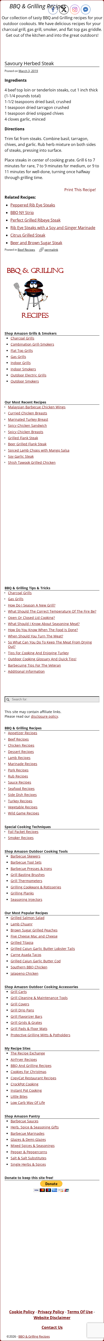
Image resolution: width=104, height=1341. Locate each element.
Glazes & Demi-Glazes (28, 1139)
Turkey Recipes (20, 801)
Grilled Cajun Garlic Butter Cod (36, 961)
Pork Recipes (18, 770)
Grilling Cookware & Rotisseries (36, 887)
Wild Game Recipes (23, 813)
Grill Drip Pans (22, 1010)
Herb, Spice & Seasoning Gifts (35, 1127)
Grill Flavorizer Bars (26, 1016)
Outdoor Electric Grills (28, 375)
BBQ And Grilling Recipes (31, 1065)
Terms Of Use (80, 1311)
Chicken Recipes (21, 745)
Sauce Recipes (19, 782)
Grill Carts (19, 991)
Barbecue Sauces (24, 1121)
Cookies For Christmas (28, 1071)
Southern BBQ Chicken (29, 967)
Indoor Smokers (23, 369)
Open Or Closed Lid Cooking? (31, 617)
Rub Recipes (18, 776)
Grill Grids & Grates (26, 1022)
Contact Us (52, 1327)
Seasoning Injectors (26, 899)
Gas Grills (18, 356)
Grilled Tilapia (22, 942)
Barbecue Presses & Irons (31, 868)
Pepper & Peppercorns (29, 1152)
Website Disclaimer (52, 1317)
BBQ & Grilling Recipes (37, 6)
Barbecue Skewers (25, 856)
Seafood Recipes (21, 788)
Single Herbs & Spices (28, 1164)
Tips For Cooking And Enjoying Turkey (38, 653)
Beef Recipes (26, 250)
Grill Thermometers (26, 880)
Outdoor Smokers (25, 381)
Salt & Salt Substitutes (28, 1158)
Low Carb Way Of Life (28, 1102)
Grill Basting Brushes (28, 874)
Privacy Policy (51, 1311)
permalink (51, 250)
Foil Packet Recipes (23, 831)
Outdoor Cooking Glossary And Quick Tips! (42, 659)
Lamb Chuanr (22, 924)
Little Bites (19, 1096)
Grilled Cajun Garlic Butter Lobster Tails (43, 948)
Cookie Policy (22, 1311)
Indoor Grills (21, 362)
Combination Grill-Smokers (32, 344)
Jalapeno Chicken (24, 973)
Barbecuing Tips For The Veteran (34, 665)
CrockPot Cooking (24, 1084)
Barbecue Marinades (28, 1133)
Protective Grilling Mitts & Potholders (40, 1035)
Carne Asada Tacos (26, 954)
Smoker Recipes (21, 837)
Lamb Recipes (19, 757)
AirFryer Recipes (24, 1059)
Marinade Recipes (22, 763)
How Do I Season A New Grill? (31, 605)
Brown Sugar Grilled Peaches (34, 930)
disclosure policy (44, 716)
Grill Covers (20, 1004)
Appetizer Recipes (22, 733)
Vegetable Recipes (22, 807)
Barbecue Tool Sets (26, 862)
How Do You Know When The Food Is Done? (43, 629)
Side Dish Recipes (22, 794)
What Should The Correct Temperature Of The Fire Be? (52, 611)
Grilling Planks (22, 893)
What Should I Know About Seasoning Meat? (44, 623)
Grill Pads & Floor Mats (29, 1028)
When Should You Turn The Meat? (35, 636)
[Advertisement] (52, 526)
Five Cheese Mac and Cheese (34, 936)
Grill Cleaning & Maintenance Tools (39, 997)
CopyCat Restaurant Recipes (33, 1078)
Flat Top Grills (22, 350)
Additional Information (26, 671)
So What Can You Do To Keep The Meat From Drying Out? (50, 644)
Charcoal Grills (22, 338)
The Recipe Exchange (28, 1053)
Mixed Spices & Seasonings (33, 1145)
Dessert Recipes (21, 751)
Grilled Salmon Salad (28, 917)
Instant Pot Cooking (26, 1090)
